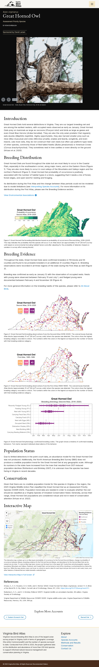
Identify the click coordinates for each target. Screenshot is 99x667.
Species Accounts (69, 640)
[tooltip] (38, 139)
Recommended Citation (40, 664)
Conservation (67, 645)
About (64, 637)
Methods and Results (70, 643)
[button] (38, 139)
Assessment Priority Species (14, 21)
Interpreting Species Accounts (45, 186)
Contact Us (66, 648)
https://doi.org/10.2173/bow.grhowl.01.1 (75, 588)
